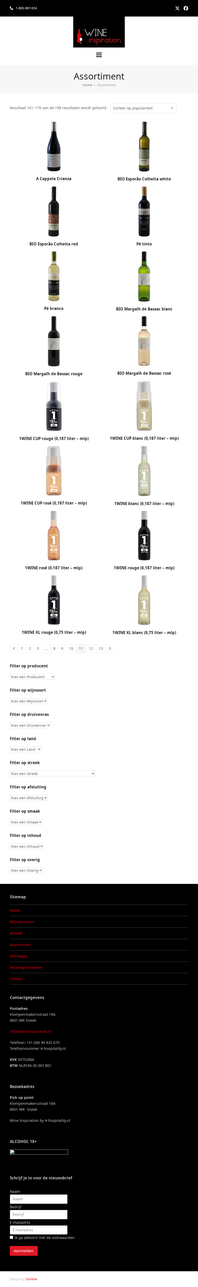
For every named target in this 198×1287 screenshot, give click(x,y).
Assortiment (20, 944)
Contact (16, 978)
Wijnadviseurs (22, 921)
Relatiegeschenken (26, 967)
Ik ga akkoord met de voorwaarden (44, 1237)
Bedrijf (15, 1206)
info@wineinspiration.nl (30, 1031)
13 (101, 648)
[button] (99, 55)
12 (91, 648)
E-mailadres (20, 1222)
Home (15, 910)
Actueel (16, 933)
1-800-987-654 (26, 8)
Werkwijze (18, 956)
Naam (15, 1191)
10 (71, 648)
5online (31, 1279)
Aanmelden (24, 1250)
